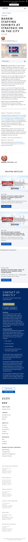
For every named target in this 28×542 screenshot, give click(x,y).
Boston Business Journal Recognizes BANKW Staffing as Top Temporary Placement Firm (13, 233)
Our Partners (5, 427)
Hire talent (8, 304)
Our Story (4, 425)
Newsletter (4, 443)
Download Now (14, 4)
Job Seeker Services (6, 415)
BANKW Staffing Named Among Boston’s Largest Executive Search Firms (12, 197)
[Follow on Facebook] (2, 403)
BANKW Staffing (5, 449)
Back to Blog (7, 13)
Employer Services (6, 409)
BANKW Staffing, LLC (12, 41)
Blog (3, 439)
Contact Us (4, 441)
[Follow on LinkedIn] (4, 403)
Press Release (4, 15)
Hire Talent (8, 388)
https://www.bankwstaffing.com (14, 137)
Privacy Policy (5, 433)
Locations (4, 431)
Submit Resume (10, 308)
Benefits (4, 419)
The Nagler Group (6, 451)
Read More (6, 206)
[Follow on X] (6, 403)
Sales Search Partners (9, 118)
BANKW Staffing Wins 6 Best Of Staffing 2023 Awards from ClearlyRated (12, 271)
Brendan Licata (4, 88)
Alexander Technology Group (13, 116)
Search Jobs (4, 417)
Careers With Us (5, 429)
